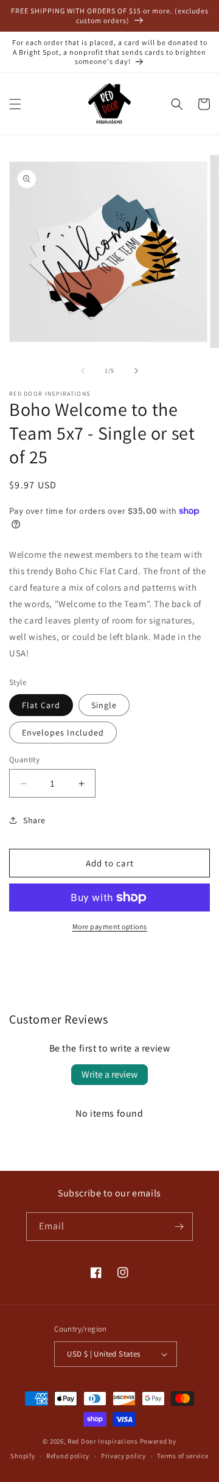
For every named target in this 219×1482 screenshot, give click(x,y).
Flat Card (41, 705)
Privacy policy (123, 1456)
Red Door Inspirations (103, 1441)
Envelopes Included (63, 732)
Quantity (24, 759)
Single (104, 705)
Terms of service (182, 1456)
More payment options (109, 926)
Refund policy (67, 1456)
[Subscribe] (178, 1226)
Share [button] (34, 820)
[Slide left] (82, 370)
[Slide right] (136, 370)
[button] (15, 104)
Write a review (109, 1074)
